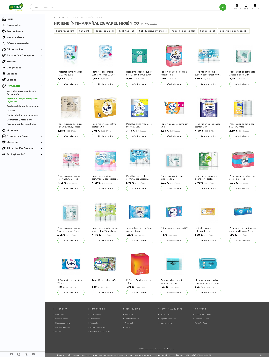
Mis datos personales (62, 327)
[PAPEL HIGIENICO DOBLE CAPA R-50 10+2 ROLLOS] (243, 107)
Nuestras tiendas (166, 323)
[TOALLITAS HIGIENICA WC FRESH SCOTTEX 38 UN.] (139, 212)
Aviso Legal (129, 314)
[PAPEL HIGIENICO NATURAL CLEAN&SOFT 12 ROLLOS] (208, 160)
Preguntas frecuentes (168, 319)
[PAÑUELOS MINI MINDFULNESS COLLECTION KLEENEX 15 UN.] (243, 212)
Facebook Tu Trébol (202, 319)
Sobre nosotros (95, 314)
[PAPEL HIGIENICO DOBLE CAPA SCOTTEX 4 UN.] (174, 55)
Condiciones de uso (132, 319)
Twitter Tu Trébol (201, 323)
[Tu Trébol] (16, 7)
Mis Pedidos (59, 314)
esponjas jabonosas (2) (233, 31)
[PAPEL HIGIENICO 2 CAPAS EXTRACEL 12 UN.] (174, 160)
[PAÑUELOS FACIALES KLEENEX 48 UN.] (139, 264)
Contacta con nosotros (203, 314)
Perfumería (63, 17)
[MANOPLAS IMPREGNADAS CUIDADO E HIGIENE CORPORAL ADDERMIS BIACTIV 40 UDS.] (208, 264)
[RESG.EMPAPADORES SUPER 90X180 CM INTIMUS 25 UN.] (139, 55)
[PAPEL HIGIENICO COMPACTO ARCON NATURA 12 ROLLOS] (71, 160)
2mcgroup (170, 349)
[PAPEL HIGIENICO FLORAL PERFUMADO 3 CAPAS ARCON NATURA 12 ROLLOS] (105, 160)
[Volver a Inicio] (54, 17)
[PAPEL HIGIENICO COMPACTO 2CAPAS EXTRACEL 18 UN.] (71, 212)
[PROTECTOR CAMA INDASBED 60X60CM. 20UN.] (71, 55)
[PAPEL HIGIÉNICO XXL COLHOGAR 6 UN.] (174, 107)
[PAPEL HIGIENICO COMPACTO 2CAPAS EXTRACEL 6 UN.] (243, 55)
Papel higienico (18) (183, 31)
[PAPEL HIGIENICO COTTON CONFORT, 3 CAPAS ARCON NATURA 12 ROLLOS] (139, 160)
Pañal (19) (85, 31)
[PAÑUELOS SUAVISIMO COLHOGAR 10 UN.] (208, 212)
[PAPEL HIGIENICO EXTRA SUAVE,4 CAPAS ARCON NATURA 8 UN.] (208, 55)
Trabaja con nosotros (97, 327)
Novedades (94, 323)
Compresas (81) (65, 31)
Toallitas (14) (126, 31)
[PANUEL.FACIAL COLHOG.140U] (105, 264)
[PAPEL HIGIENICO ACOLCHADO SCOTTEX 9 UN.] (208, 107)
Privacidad (129, 323)
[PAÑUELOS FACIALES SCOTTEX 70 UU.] (71, 264)
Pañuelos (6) (207, 31)
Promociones (95, 319)
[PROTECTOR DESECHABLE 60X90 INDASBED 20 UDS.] (105, 55)
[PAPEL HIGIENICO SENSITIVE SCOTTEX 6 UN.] (105, 107)
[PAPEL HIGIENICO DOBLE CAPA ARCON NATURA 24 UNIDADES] (105, 212)
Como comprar (165, 314)
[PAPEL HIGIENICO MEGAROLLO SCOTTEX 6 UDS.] (139, 107)
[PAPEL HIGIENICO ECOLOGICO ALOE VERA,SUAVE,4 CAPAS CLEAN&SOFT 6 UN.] (71, 107)
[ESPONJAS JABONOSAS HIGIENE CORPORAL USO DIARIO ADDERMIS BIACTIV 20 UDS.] (174, 264)
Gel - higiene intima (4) (153, 31)
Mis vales (58, 332)
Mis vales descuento (62, 323)
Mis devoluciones (61, 319)
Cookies (127, 327)
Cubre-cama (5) (104, 31)
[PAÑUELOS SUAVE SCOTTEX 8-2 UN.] (174, 212)
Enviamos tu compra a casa (100, 332)
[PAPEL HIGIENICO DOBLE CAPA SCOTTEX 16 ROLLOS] (243, 160)
